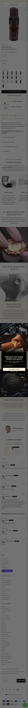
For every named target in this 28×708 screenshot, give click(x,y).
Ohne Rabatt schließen (14, 371)
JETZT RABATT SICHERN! (14, 369)
